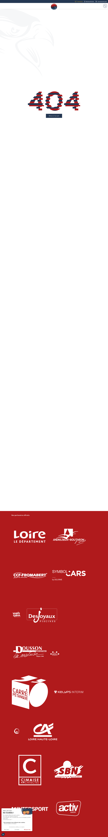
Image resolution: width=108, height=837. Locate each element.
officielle (92, 1)
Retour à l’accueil (54, 116)
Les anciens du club (102, 1)
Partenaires (80, 1)
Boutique (88, 1)
